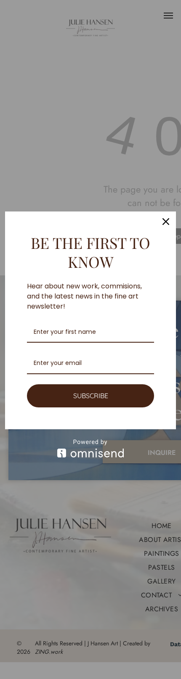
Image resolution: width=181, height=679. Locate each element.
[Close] (166, 221)
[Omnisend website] (90, 448)
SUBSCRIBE (90, 395)
